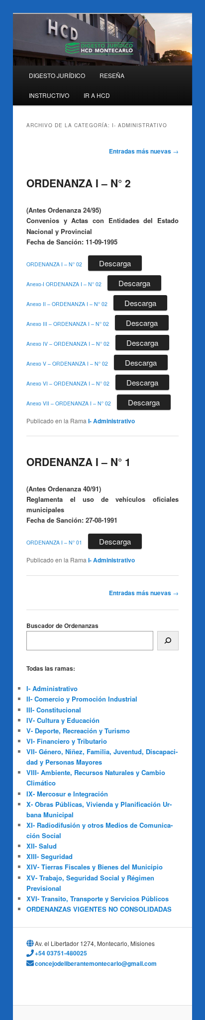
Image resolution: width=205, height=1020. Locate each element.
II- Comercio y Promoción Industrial (81, 699)
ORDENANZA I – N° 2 (78, 182)
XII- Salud (41, 846)
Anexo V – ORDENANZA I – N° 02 (67, 363)
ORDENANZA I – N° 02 (54, 264)
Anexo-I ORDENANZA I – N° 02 (64, 284)
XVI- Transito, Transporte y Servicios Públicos (97, 898)
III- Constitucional (53, 709)
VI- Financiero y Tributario (66, 741)
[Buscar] (168, 640)
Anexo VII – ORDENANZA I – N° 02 (68, 403)
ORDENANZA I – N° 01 (54, 542)
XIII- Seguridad (49, 856)
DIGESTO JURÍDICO (57, 75)
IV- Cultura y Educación (63, 720)
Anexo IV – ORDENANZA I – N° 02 (67, 343)
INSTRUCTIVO (49, 95)
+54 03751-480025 (61, 952)
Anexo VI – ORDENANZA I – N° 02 (67, 383)
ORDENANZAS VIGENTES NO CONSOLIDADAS (99, 909)
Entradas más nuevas (144, 151)
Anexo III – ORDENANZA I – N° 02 (67, 323)
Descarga (115, 263)
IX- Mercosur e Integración (67, 793)
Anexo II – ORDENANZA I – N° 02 (66, 304)
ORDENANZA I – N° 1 (78, 461)
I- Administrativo (111, 420)
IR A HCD (97, 95)
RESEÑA (112, 75)
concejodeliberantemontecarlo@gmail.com (96, 963)
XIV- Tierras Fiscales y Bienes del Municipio (94, 866)
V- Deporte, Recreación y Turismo (78, 730)
